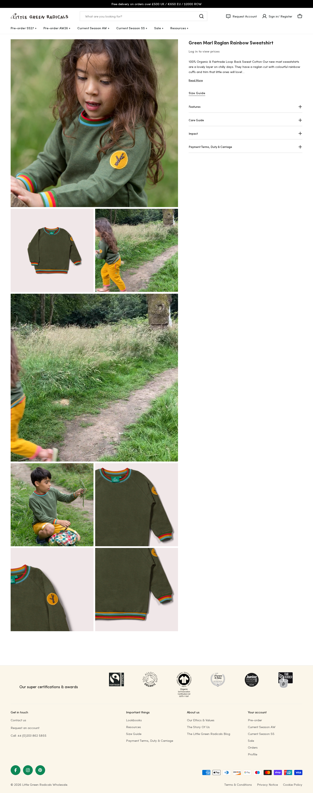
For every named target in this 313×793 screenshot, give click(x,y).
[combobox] (143, 16)
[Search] (201, 16)
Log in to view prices (204, 51)
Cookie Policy (292, 784)
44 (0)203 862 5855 (31, 735)
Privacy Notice (267, 784)
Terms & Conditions (238, 784)
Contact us (18, 720)
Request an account (25, 728)
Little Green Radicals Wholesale (44, 784)
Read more (196, 80)
